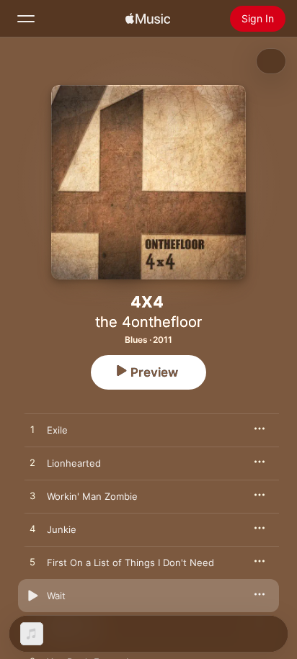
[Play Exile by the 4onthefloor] (32, 429)
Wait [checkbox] (56, 595)
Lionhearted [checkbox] (74, 463)
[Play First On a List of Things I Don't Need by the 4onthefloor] (32, 562)
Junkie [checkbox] (61, 529)
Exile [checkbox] (57, 430)
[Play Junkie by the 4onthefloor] (32, 529)
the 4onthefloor (148, 322)
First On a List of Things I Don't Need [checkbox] (130, 562)
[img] (147, 18)
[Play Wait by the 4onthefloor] (32, 595)
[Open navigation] (26, 19)
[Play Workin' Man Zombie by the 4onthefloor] (32, 496)
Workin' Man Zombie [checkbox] (92, 496)
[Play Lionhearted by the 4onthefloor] (32, 463)
